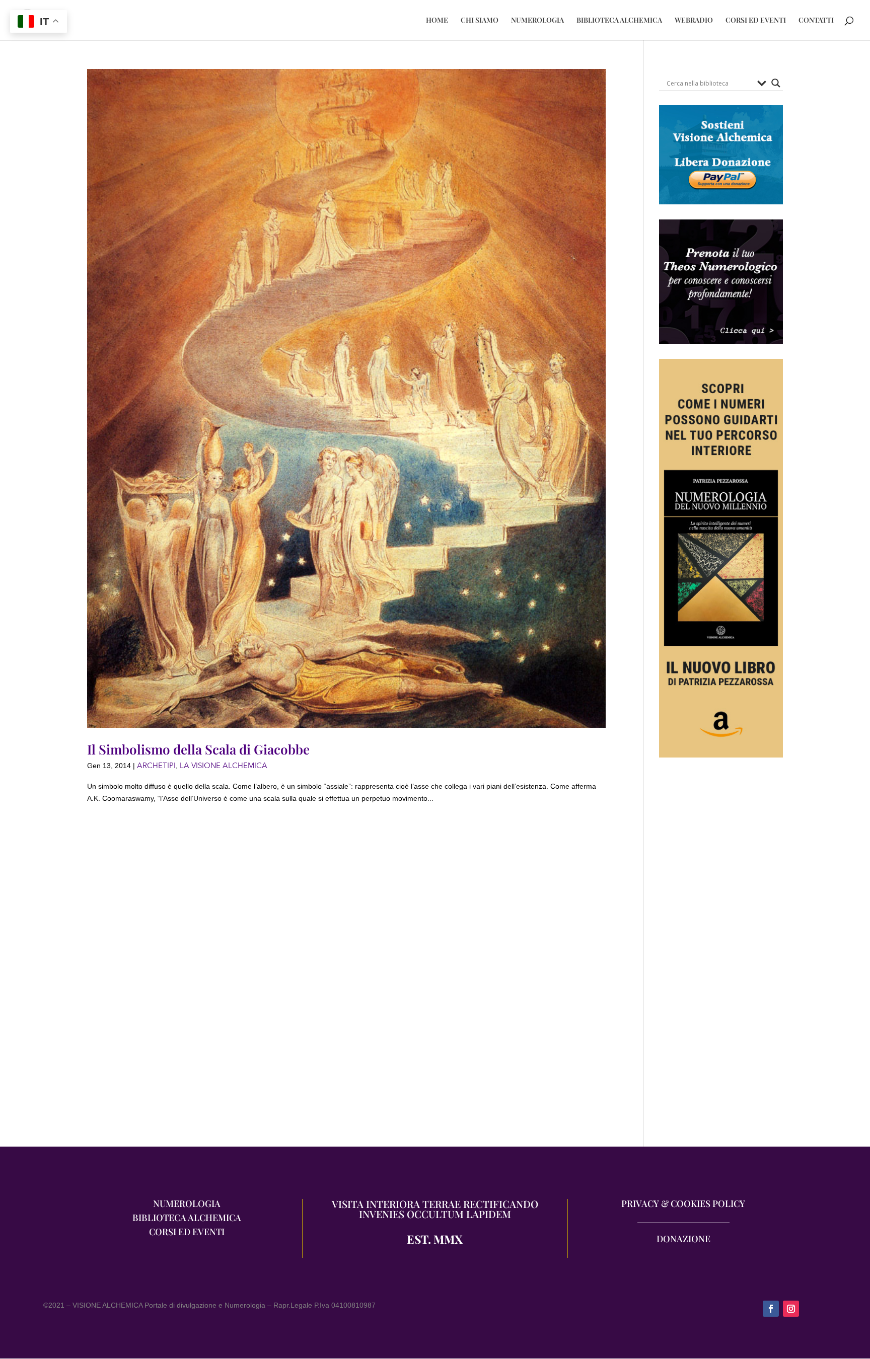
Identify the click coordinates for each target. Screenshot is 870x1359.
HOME (437, 21)
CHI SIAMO (479, 21)
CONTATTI (816, 21)
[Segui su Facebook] (771, 1309)
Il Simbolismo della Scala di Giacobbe (198, 749)
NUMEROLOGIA (537, 21)
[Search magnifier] (776, 83)
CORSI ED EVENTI (756, 21)
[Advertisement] (721, 957)
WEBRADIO (694, 21)
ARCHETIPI (156, 766)
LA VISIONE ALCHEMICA (223, 766)
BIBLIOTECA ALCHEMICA (619, 21)
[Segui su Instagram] (791, 1309)
